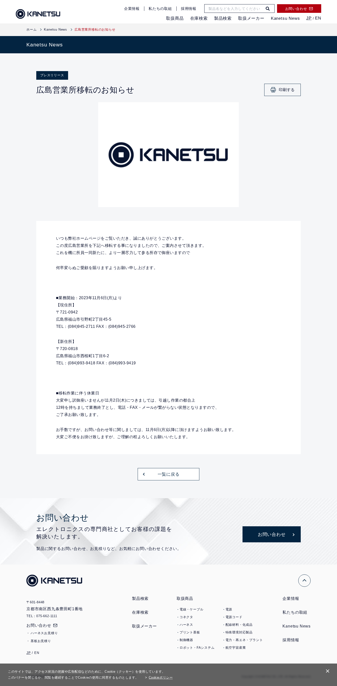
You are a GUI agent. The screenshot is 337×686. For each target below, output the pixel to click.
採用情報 (188, 8)
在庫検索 (199, 18)
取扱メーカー (251, 18)
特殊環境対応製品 (239, 632)
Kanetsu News (285, 18)
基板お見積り (41, 641)
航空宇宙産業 (235, 647)
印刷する (287, 90)
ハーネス (186, 625)
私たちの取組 (160, 8)
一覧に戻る (169, 474)
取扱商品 (175, 18)
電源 (228, 609)
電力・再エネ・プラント (244, 640)
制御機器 (186, 640)
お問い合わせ (38, 625)
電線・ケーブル (192, 609)
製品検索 (223, 18)
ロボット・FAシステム (197, 647)
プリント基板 (190, 632)
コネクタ (186, 617)
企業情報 (132, 8)
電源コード (234, 617)
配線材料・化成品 (239, 625)
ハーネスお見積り (44, 633)
